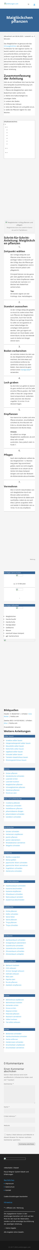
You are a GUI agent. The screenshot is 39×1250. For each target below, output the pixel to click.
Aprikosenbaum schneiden (15, 940)
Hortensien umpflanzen (14, 834)
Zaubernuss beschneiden (15, 900)
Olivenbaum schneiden (14, 894)
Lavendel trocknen (12, 782)
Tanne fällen (10, 917)
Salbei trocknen (11, 1019)
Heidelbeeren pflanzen (14, 808)
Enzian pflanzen (11, 773)
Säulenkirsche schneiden (15, 948)
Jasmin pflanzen (11, 837)
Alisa (5, 723)
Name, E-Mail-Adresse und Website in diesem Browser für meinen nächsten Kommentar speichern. (19, 1137)
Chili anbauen (11, 968)
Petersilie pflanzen (12, 1014)
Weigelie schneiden (13, 845)
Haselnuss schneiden (13, 806)
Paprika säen (10, 979)
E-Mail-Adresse (10, 1116)
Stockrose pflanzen (13, 790)
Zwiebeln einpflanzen (13, 985)
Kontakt (8, 1190)
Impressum (9, 1183)
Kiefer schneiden (12, 914)
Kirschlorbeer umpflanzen (15, 1045)
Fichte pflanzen (11, 911)
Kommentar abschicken (26, 1144)
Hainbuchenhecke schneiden (16, 1036)
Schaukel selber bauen (14, 754)
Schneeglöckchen (10, 46)
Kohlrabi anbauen (12, 974)
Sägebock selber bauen (14, 752)
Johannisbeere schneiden (15, 814)
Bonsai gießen (11, 860)
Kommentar (9, 1084)
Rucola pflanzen (11, 982)
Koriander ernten (12, 1005)
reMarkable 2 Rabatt (11, 1168)
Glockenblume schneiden (15, 776)
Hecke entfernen (12, 1039)
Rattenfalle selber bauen (15, 749)
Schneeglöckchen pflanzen (15, 787)
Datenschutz (10, 1187)
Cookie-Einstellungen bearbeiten (16, 1196)
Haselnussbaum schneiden (16, 886)
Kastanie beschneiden (14, 889)
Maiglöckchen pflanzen (14, 784)
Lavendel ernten (12, 779)
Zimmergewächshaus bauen (16, 760)
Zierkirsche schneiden (14, 871)
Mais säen (9, 977)
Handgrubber (26, 370)
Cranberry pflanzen (13, 803)
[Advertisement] (19, 185)
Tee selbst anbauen (13, 1022)
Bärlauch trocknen (12, 965)
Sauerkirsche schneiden (14, 946)
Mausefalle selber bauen (15, 746)
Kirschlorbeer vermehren (15, 1048)
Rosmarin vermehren (13, 1017)
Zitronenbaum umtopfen (15, 954)
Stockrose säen (11, 793)
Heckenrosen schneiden (14, 1042)
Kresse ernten (11, 1008)
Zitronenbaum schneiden (15, 951)
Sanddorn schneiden (13, 817)
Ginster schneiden (12, 831)
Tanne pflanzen (11, 920)
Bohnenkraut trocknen (14, 1002)
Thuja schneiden (12, 925)
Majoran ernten (11, 1011)
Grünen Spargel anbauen (15, 971)
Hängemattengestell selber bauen (18, 743)
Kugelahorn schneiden (14, 868)
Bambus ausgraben (13, 857)
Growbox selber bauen (14, 740)
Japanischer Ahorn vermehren (17, 865)
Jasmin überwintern (13, 840)
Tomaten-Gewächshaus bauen (17, 757)
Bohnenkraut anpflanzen (15, 1000)
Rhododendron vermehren (15, 843)
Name (7, 1107)
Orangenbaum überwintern (16, 943)
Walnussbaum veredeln (14, 897)
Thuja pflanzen (11, 922)
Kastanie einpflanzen (13, 891)
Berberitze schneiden (13, 1034)
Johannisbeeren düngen (14, 811)
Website (7, 1125)
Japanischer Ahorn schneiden (16, 863)
